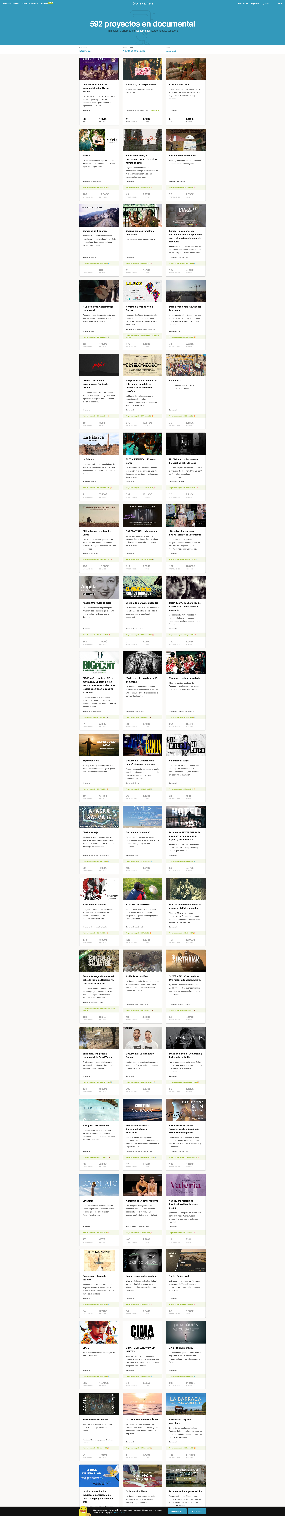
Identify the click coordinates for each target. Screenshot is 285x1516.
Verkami (142, 3)
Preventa (44, 3)
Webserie (173, 30)
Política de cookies (119, 1513)
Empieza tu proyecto (30, 3)
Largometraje (158, 30)
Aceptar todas (197, 1511)
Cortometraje (127, 30)
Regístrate (255, 3)
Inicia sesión (243, 3)
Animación (112, 30)
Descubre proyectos (11, 3)
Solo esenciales (177, 1511)
